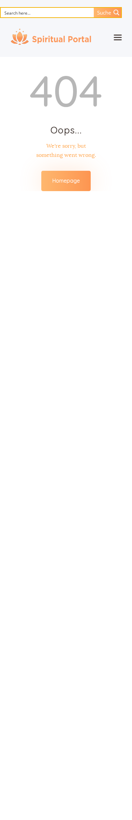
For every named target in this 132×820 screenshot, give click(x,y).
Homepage (66, 180)
